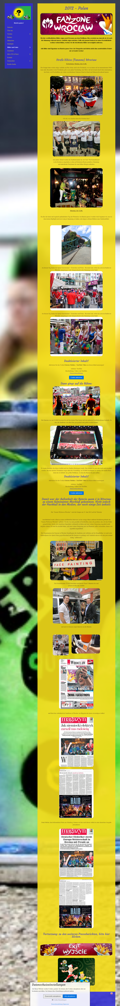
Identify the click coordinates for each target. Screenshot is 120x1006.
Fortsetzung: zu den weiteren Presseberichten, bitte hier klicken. (76, 935)
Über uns (10, 30)
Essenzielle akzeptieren (53, 996)
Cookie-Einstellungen (59, 1000)
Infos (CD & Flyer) (13, 54)
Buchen (9, 37)
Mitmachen (10, 40)
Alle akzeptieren (69, 996)
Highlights (10, 44)
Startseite (10, 27)
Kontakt (9, 57)
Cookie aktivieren (76, 377)
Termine (9, 34)
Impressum (66, 1004)
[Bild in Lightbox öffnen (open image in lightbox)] (76, 684)
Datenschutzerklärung (76, 373)
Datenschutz (11, 61)
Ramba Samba (11, 64)
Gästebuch (10, 51)
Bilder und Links (12, 47)
